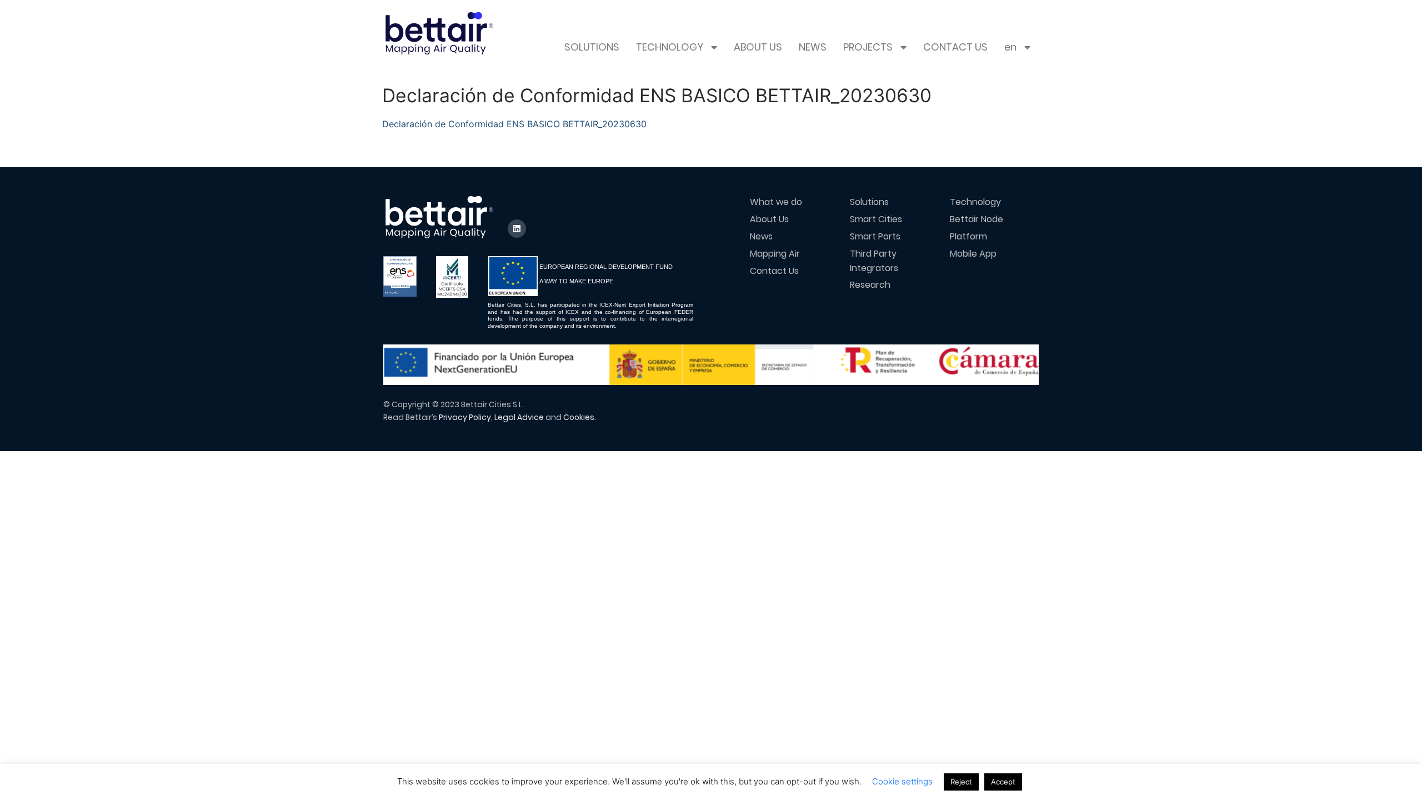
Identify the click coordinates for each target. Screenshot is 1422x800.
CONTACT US (955, 47)
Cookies (578, 417)
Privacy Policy (465, 417)
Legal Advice (519, 417)
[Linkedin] (517, 228)
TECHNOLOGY (669, 47)
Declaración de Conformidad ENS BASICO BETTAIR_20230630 (514, 123)
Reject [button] (961, 781)
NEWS (813, 47)
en (1010, 47)
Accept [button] (1003, 781)
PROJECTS (868, 47)
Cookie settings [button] (902, 781)
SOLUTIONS (591, 47)
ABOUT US (758, 47)
